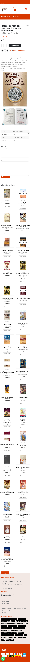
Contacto (4, 612)
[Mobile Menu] (15, 10)
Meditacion (4, 625)
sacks (8, 635)
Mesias (19, 625)
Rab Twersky (20, 632)
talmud (12, 637)
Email (7, 50)
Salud (25, 635)
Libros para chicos (23, 419)
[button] (3, 659)
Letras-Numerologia (14, 623)
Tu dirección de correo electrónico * (8, 152)
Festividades (8, 38)
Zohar (12, 639)
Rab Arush (10, 630)
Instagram (5, 650)
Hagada (6, 40)
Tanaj (17, 637)
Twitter (5, 50)
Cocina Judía (23, 466)
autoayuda (9, 618)
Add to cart (7, 206)
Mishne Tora (15, 628)
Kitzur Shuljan (5, 623)
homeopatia (18, 621)
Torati (7, 639)
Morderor (22, 628)
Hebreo (8, 621)
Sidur (8, 637)
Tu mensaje (3, 160)
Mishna (10, 628)
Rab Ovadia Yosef (13, 632)
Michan (24, 625)
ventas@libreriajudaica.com (8, 588)
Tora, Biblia (23, 272)
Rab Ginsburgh (5, 632)
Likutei (21, 623)
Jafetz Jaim (25, 621)
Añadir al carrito (16, 45)
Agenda (3, 618)
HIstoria (13, 621)
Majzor (25, 623)
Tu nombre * (4, 149)
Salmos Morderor (19, 635)
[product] (7, 194)
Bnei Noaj (15, 618)
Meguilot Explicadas (12, 625)
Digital (24, 618)
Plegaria (22, 321)
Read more (23, 208)
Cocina (19, 618)
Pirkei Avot (4, 630)
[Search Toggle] (14, 7)
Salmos (12, 635)
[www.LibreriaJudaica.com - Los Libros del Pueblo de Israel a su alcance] (4, 9)
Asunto (2, 156)
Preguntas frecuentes (6, 606)
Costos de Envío (5, 603)
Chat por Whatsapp (6, 594)
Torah (3, 639)
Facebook (2, 50)
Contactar (5, 573)
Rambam (3, 635)
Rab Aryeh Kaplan (17, 630)
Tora (26, 637)
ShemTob (4, 637)
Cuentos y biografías (7, 558)
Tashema (21, 637)
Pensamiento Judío (9, 249)
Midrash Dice (4, 628)
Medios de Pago (5, 601)
